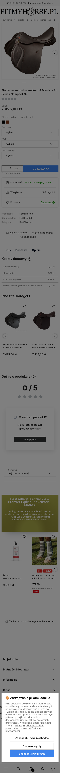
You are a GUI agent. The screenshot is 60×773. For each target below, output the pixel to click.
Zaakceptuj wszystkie (32, 753)
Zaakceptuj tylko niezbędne (32, 737)
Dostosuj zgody (32, 746)
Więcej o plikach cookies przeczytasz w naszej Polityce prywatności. (24, 728)
